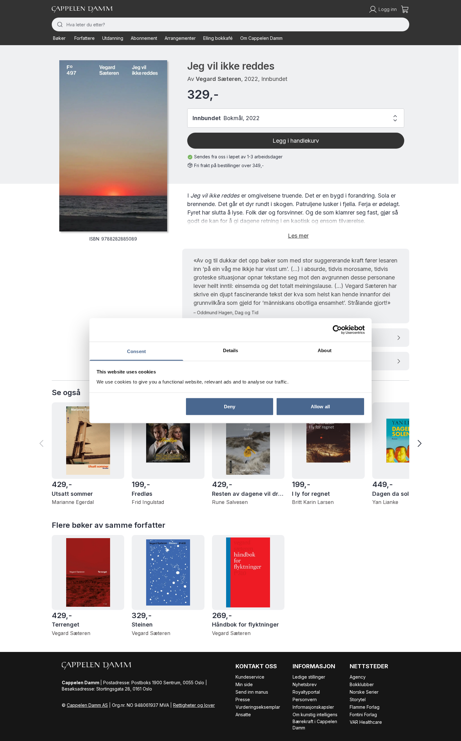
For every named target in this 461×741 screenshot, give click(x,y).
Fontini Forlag (363, 714)
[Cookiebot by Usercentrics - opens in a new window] (337, 330)
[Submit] (59, 24)
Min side (244, 684)
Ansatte (243, 714)
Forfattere (84, 38)
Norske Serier (364, 692)
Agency (358, 677)
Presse (243, 699)
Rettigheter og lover (194, 705)
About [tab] (324, 350)
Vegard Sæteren (218, 79)
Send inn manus (252, 692)
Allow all (320, 406)
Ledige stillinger (309, 677)
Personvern (305, 699)
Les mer (298, 235)
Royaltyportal (306, 692)
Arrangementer (180, 38)
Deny (229, 406)
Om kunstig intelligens (315, 714)
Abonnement (144, 38)
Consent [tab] (136, 351)
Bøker (59, 38)
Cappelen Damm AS (87, 705)
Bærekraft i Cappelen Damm (315, 724)
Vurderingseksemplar (258, 707)
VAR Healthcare (366, 722)
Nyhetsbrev (305, 684)
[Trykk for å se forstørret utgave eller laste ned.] (113, 145)
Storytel (358, 699)
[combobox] (230, 24)
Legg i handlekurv (296, 140)
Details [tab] (230, 350)
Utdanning (112, 38)
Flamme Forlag (364, 707)
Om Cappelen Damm (261, 38)
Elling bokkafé (218, 38)
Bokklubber (362, 684)
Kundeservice (250, 677)
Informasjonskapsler (313, 707)
